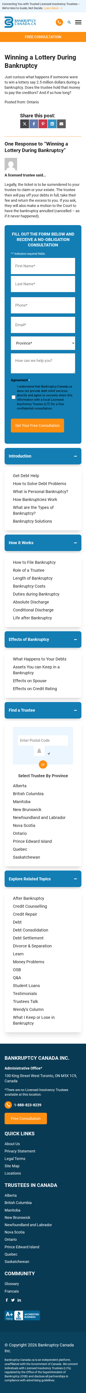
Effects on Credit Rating (35, 688)
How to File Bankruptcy (34, 562)
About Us (12, 1144)
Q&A (17, 977)
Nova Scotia (24, 825)
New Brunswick (27, 809)
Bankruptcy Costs (29, 586)
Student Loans (26, 985)
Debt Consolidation (30, 930)
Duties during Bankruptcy (36, 594)
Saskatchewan (26, 857)
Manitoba (21, 801)
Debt (17, 922)
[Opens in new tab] (22, 1316)
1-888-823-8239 (27, 1105)
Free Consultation (43, 37)
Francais (12, 1291)
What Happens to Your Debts (39, 659)
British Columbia (28, 793)
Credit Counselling (30, 906)
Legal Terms (15, 1158)
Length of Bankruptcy (32, 578)
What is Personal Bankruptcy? (40, 491)
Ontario (20, 833)
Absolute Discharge (31, 602)
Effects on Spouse (30, 680)
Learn (18, 953)
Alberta (20, 785)
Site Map (12, 1166)
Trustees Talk (25, 1001)
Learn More (51, 8)
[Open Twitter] (13, 1300)
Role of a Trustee (28, 570)
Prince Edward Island (32, 841)
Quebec (20, 849)
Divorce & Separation (32, 945)
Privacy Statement (20, 1151)
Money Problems (28, 961)
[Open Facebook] (7, 1300)
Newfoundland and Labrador (39, 817)
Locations (13, 1173)
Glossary (12, 1283)
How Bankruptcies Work (35, 499)
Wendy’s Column (28, 1009)
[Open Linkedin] (19, 1300)
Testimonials (25, 993)
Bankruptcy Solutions (32, 521)
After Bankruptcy (28, 898)
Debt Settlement (28, 937)
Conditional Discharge (33, 609)
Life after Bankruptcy (32, 617)
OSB (17, 969)
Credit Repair (25, 914)
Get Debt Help (26, 475)
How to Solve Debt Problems (39, 483)
